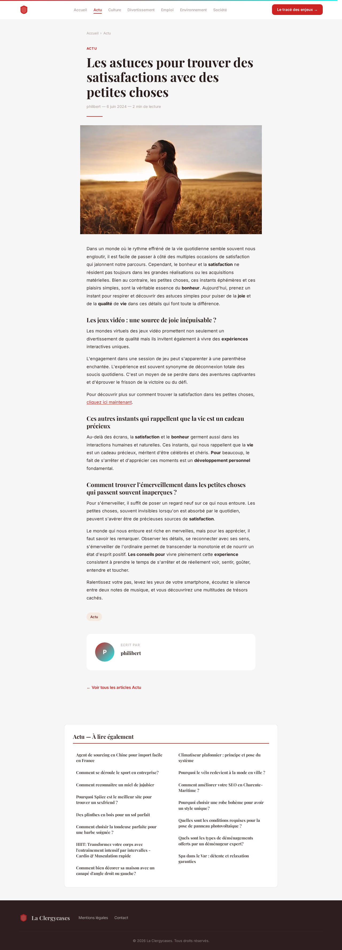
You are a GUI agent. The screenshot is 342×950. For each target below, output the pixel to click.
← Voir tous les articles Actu (114, 687)
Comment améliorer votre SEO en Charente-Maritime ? (220, 787)
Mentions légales (93, 917)
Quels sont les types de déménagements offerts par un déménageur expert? (215, 840)
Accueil (80, 9)
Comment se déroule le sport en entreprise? (117, 772)
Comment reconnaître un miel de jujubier (115, 784)
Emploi (167, 9)
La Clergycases (51, 917)
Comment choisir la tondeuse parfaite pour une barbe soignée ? (116, 829)
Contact (121, 917)
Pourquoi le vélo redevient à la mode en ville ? (221, 772)
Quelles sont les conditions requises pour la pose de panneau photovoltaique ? (219, 823)
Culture (114, 9)
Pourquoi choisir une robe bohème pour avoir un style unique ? (221, 805)
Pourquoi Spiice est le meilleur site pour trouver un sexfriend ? (114, 799)
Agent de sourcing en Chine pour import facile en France (119, 757)
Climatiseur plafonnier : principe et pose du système (219, 757)
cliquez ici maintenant (109, 402)
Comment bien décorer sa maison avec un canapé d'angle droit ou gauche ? (115, 870)
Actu (98, 9)
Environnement (193, 9)
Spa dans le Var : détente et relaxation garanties (213, 858)
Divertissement (141, 9)
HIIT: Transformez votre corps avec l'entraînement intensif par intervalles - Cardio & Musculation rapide (113, 850)
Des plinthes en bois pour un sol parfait (113, 814)
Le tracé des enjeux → (297, 9)
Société (220, 9)
